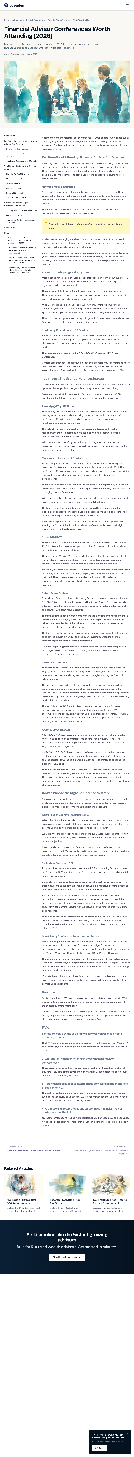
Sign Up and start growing (67, 1257)
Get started (100, 1448)
